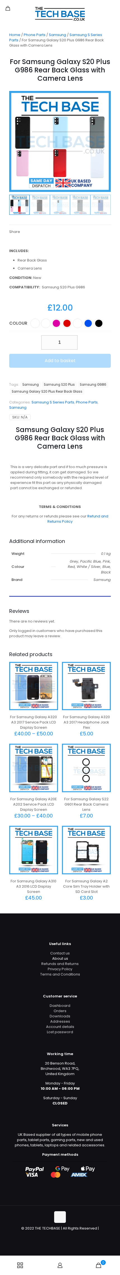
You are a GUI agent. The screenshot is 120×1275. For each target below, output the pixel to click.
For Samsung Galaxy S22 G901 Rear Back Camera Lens (86, 804)
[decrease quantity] (47, 342)
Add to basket (60, 360)
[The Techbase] (60, 14)
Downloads (60, 1016)
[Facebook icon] (51, 1236)
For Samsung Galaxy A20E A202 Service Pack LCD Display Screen (33, 804)
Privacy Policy (60, 969)
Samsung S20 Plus (59, 384)
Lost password (60, 1032)
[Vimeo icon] (63, 1236)
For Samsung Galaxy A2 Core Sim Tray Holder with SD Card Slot (86, 886)
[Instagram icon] (69, 1236)
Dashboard (60, 1005)
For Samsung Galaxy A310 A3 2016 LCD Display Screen (33, 886)
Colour (18, 323)
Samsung (57, 34)
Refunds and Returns (60, 963)
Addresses (60, 1021)
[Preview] (51, 676)
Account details (60, 1026)
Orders (60, 1011)
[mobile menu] (112, 8)
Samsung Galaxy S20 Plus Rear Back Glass (47, 391)
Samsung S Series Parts (53, 402)
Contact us (60, 953)
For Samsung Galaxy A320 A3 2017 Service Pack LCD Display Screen (33, 722)
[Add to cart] (104, 668)
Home (14, 34)
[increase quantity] (71, 342)
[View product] (51, 668)
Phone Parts (34, 34)
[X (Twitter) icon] (57, 1236)
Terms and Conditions (60, 974)
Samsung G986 (93, 384)
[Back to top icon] (60, 1217)
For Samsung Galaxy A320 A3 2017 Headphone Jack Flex (86, 722)
